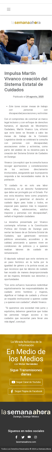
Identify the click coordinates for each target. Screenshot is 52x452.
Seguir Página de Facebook (28, 391)
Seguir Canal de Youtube (28, 382)
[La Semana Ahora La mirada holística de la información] (26, 22)
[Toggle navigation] (9, 9)
